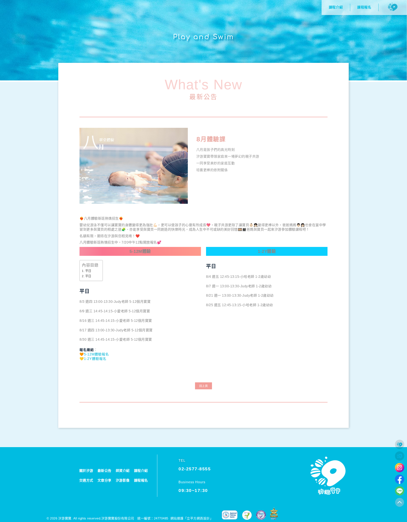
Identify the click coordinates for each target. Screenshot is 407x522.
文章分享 (105, 480)
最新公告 (203, 97)
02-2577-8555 (194, 468)
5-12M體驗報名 (96, 354)
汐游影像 (123, 480)
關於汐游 (86, 470)
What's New (204, 84)
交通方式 (86, 480)
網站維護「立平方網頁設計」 (191, 518)
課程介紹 (141, 470)
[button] (203, 385)
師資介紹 (123, 470)
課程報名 (141, 480)
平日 (88, 271)
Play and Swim (203, 37)
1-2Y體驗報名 (95, 359)
